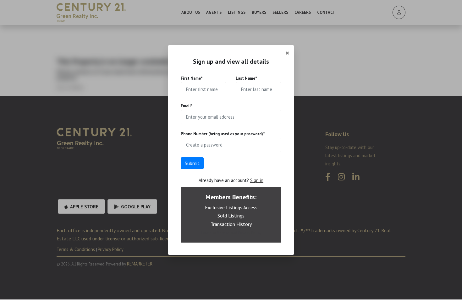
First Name (192, 78)
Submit (192, 163)
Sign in (256, 180)
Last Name (246, 78)
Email (187, 106)
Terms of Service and (219, 232)
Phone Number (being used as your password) (223, 134)
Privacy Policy (249, 232)
